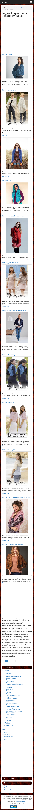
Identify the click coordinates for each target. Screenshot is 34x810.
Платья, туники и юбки (12, 686)
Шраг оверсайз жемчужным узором (14, 310)
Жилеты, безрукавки (11, 678)
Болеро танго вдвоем (9, 450)
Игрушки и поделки (9, 725)
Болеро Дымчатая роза (10, 263)
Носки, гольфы (10, 681)
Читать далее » (6, 86)
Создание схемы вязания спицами (13, 786)
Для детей (7, 701)
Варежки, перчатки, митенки (13, 676)
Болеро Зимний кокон (9, 90)
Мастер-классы (6, 734)
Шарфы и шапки (10, 700)
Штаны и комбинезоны (12, 705)
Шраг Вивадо (6, 180)
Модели (8, 7)
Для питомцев (8, 717)
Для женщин (24, 7)
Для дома (7, 716)
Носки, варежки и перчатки (13, 695)
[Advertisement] (17, 35)
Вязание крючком (8, 719)
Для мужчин (8, 692)
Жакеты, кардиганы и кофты (13, 679)
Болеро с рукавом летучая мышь (13, 544)
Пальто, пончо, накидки (12, 683)
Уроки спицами (7, 730)
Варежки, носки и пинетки (12, 706)
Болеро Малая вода (8, 355)
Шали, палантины (10, 689)
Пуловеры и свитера (11, 698)
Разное (5, 727)
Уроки (3, 729)
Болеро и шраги (10, 675)
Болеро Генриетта (8, 402)
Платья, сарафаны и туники (13, 709)
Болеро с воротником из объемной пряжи (16, 497)
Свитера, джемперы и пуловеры (14, 711)
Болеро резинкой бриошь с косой (13, 216)
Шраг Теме (5, 136)
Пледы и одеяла (10, 714)
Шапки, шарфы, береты (12, 690)
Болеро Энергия (7, 54)
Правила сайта (8, 790)
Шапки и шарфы (10, 712)
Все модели (5, 670)
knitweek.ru (4, 2)
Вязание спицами (15, 7)
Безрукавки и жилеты (11, 694)
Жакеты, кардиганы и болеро (13, 708)
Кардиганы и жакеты (11, 697)
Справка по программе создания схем (14, 788)
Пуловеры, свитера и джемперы (14, 684)
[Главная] (4, 7)
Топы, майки (9, 687)
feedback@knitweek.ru (21, 801)
